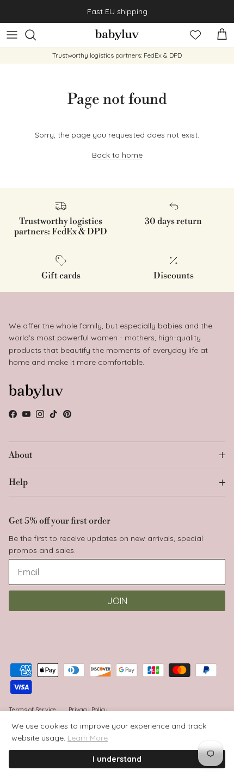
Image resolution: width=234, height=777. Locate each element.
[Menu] (12, 35)
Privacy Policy (88, 709)
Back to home (117, 155)
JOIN (117, 600)
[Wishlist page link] (195, 34)
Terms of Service (32, 709)
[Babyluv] (117, 34)
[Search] (36, 35)
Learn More (87, 738)
